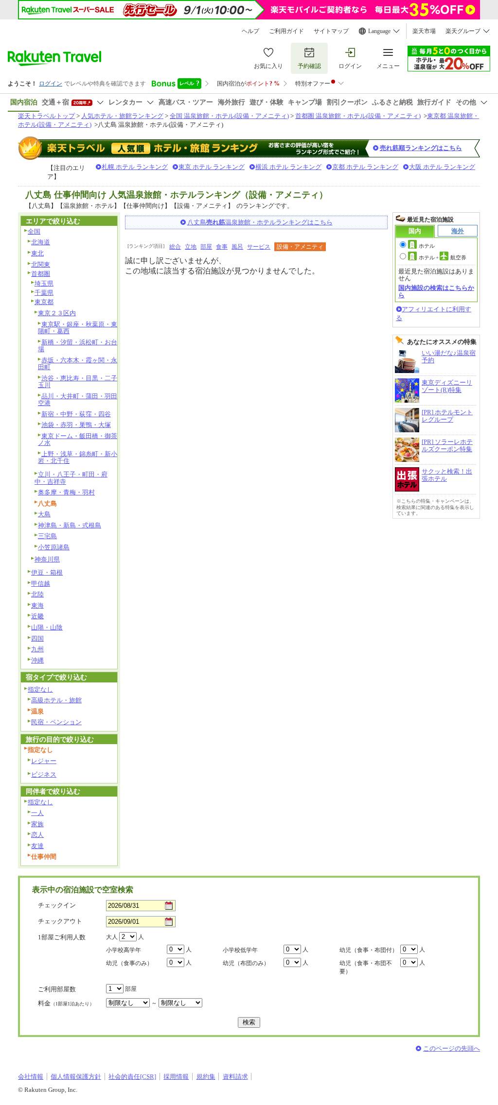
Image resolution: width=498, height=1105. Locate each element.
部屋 (206, 246)
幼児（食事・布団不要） (365, 967)
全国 (34, 231)
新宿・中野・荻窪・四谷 (76, 414)
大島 (44, 514)
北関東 (40, 264)
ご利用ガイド (286, 31)
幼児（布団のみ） (246, 963)
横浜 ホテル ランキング (288, 166)
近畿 (37, 616)
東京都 (44, 302)
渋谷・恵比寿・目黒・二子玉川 (77, 381)
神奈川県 (47, 559)
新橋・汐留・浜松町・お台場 (77, 346)
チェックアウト (60, 921)
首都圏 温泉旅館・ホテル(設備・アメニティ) (358, 115)
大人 (112, 937)
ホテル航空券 (442, 257)
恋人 (37, 834)
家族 (37, 824)
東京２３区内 (57, 313)
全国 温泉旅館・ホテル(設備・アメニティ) (229, 115)
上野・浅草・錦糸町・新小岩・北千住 (77, 457)
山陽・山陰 (47, 627)
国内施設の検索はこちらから (436, 291)
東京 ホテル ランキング (211, 166)
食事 (222, 246)
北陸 (37, 594)
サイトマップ (331, 31)
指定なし (40, 689)
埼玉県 (44, 283)
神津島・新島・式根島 (69, 525)
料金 (66, 1003)
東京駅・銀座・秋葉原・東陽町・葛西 (77, 328)
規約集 (205, 1076)
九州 (37, 649)
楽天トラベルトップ (46, 115)
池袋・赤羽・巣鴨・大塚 (76, 424)
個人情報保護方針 (76, 1076)
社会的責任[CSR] (132, 1076)
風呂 (237, 246)
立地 (190, 246)
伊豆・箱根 (47, 572)
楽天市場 (424, 31)
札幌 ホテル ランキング (135, 166)
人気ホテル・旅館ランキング (122, 115)
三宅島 (47, 536)
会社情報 (30, 1076)
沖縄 (37, 660)
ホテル (427, 246)
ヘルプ (250, 31)
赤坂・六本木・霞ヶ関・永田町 (77, 364)
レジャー (43, 761)
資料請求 (235, 1076)
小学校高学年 (123, 950)
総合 (175, 246)
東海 (37, 605)
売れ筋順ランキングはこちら (421, 148)
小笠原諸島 (54, 547)
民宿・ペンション (56, 722)
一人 (37, 812)
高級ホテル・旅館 (56, 700)
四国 (37, 638)
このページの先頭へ (451, 1048)
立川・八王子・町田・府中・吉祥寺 (71, 478)
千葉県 (44, 292)
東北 (37, 253)
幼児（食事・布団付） (368, 950)
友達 (37, 846)
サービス (258, 246)
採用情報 (176, 1076)
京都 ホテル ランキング (365, 166)
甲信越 (40, 583)
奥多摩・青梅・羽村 (66, 492)
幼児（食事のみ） (129, 963)
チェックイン (57, 905)
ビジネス (43, 774)
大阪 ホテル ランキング (442, 166)
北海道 (40, 242)
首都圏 (40, 273)
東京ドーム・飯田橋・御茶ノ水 (77, 439)
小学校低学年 (240, 950)
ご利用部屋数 (57, 989)
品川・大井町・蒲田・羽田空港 (77, 399)
